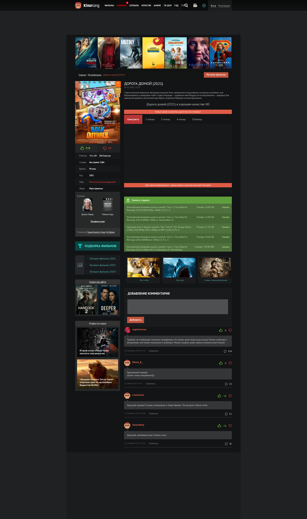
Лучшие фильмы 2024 (102, 271)
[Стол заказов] (203, 5)
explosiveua (139, 329)
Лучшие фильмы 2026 (102, 258)
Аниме (157, 5)
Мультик (146, 5)
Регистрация (224, 5)
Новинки (121, 5)
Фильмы (109, 5)
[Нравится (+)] (220, 330)
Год (176, 5)
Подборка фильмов (100, 246)
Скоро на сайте (97, 281)
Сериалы (134, 5)
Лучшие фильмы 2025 (102, 265)
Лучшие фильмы (216, 74)
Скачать (225, 207)
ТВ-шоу (168, 5)
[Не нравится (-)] (230, 330)
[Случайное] (195, 5)
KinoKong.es (87, 5)
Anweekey (138, 424)
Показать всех (98, 221)
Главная (82, 74)
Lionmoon (138, 394)
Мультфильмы (94, 74)
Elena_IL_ (137, 362)
